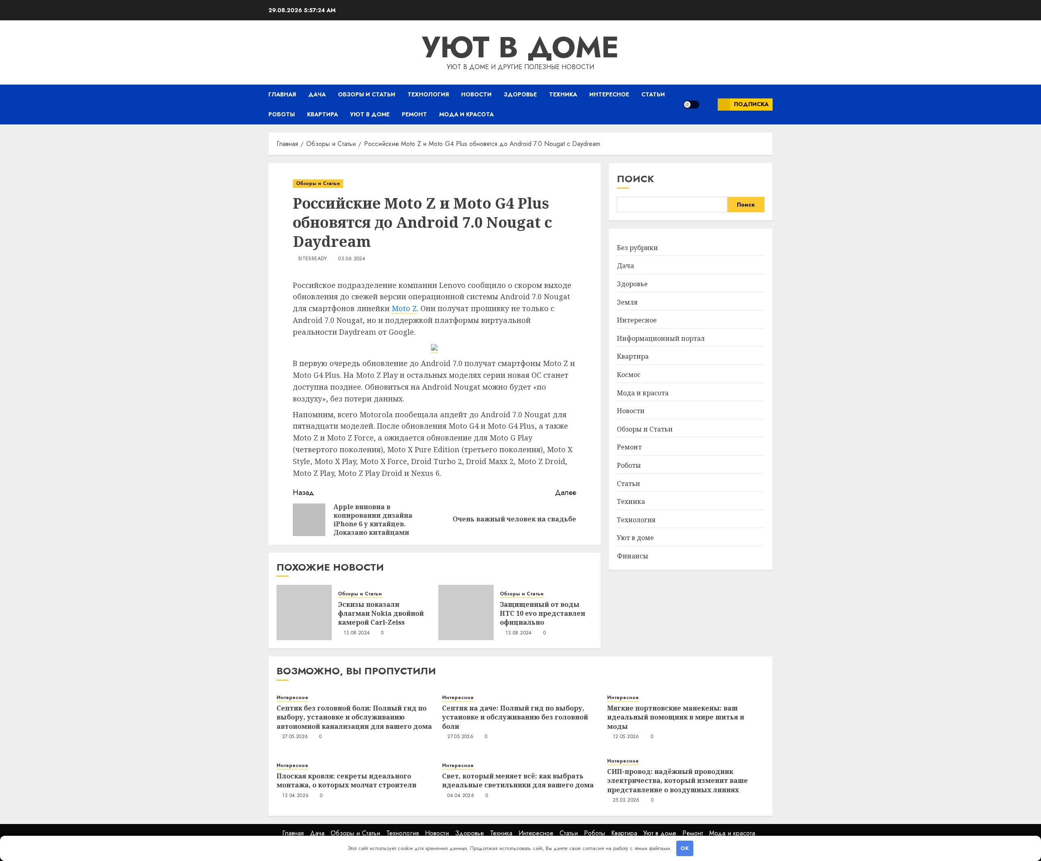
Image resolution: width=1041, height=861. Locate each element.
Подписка (751, 104)
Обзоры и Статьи (366, 94)
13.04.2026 (295, 796)
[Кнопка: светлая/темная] (691, 104)
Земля (627, 301)
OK (684, 848)
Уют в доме (520, 47)
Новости (476, 94)
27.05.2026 (295, 737)
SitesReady (312, 259)
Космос (628, 374)
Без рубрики (637, 247)
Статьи (653, 94)
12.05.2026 (626, 737)
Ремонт (414, 114)
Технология (428, 94)
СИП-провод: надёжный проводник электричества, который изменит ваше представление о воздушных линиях (677, 780)
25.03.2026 (626, 800)
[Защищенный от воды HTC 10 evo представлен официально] (466, 612)
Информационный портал (661, 338)
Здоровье (520, 94)
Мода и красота (466, 114)
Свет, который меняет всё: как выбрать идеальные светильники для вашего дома (518, 780)
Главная (282, 94)
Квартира (322, 114)
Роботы (281, 114)
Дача (317, 94)
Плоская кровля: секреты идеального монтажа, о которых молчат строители (346, 780)
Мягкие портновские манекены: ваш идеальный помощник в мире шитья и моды (675, 717)
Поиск (635, 179)
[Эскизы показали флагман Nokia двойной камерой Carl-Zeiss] (304, 612)
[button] (708, 104)
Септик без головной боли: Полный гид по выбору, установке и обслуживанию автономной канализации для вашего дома (354, 717)
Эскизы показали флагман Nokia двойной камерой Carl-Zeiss (381, 613)
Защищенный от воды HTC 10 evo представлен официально (542, 613)
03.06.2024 (351, 259)
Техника (563, 94)
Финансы (632, 555)
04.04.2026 (460, 796)
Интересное (609, 94)
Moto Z (404, 308)
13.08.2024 (357, 633)
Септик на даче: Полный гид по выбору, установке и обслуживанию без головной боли (515, 717)
